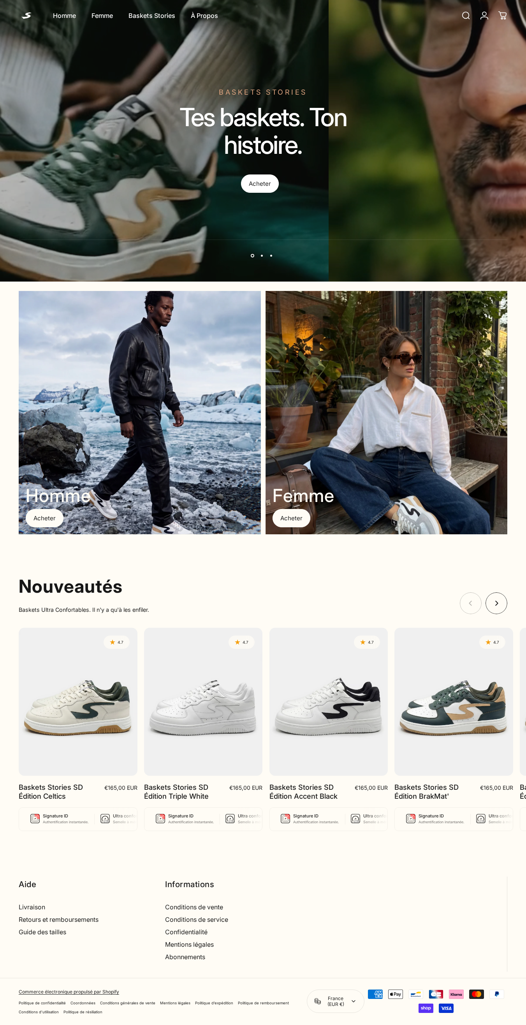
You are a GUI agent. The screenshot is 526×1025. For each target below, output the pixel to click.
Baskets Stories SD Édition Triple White (176, 791)
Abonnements (185, 957)
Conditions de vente (194, 907)
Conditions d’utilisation (39, 1012)
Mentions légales (189, 944)
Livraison (32, 907)
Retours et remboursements (59, 919)
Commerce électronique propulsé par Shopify (69, 992)
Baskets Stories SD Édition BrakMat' (426, 791)
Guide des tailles (42, 932)
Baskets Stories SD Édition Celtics (51, 791)
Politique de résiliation (82, 1012)
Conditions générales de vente (127, 1003)
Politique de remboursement (263, 1003)
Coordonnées (82, 1003)
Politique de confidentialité (42, 1003)
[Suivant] (496, 603)
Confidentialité (186, 932)
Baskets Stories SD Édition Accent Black (303, 791)
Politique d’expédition (214, 1003)
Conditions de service (196, 919)
